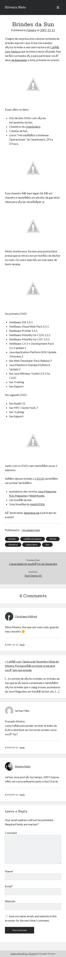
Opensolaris (31, 544)
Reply (22, 644)
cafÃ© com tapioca (32, 539)
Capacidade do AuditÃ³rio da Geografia (33, 564)
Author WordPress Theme (23, 953)
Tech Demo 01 (33, 575)
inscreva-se (31, 512)
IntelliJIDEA (37, 504)
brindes (12, 539)
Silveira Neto (15, 7)
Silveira (31, 30)
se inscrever (19, 60)
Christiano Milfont (26, 616)
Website (10, 901)
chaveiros (13, 544)
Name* (9, 871)
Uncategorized (31, 530)
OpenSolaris (33, 126)
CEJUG (39, 478)
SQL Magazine (18, 495)
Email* (9, 886)
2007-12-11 (47, 30)
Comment (11, 832)
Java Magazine (47, 491)
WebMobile (36, 495)
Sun (47, 544)
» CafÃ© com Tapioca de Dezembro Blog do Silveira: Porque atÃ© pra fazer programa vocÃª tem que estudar (32, 666)
